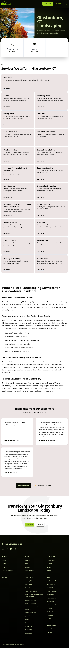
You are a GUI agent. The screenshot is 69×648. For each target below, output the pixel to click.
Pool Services (28, 633)
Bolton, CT (50, 588)
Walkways (27, 560)
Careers (4, 560)
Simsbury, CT (50, 608)
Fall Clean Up (28, 629)
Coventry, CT (50, 567)
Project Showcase (7, 574)
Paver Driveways (29, 570)
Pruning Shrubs (29, 626)
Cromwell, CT (51, 632)
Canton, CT (50, 612)
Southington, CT (51, 601)
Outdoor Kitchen (29, 577)
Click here (34, 51)
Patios (26, 563)
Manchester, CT (51, 598)
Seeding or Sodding (30, 612)
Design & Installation (30, 603)
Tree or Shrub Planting (31, 591)
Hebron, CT (50, 570)
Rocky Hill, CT (51, 577)
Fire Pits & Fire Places (31, 574)
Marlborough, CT (52, 591)
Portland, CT (50, 563)
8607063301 (12, 51)
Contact (4, 563)
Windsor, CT (50, 594)
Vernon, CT (50, 618)
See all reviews (23, 485)
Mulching (27, 619)
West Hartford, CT (52, 584)
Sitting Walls (28, 584)
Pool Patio (27, 567)
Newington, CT (51, 560)
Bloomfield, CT (51, 615)
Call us (60, 4)
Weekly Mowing (29, 623)
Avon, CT (49, 622)
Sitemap (4, 577)
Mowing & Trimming (30, 600)
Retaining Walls (29, 581)
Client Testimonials (7, 570)
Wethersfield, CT (51, 581)
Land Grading (28, 588)
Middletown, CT (51, 605)
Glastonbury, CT (51, 629)
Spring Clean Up (29, 616)
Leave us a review (44, 486)
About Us (4, 567)
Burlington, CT (51, 574)
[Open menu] (66, 4)
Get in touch (48, 4)
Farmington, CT (51, 625)
